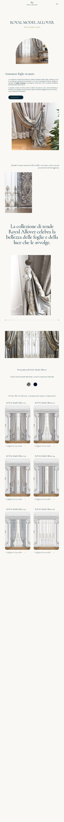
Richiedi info (14, 97)
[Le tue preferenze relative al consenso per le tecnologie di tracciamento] (61, 819)
